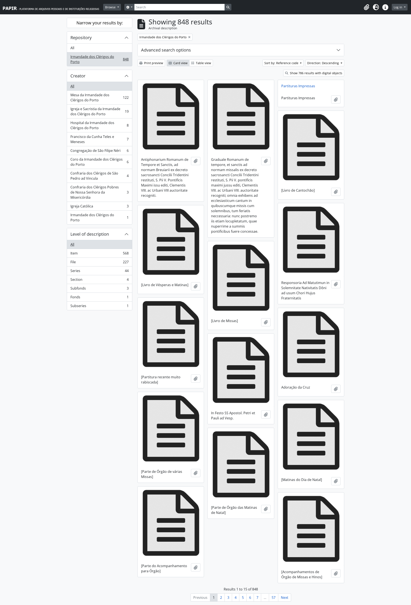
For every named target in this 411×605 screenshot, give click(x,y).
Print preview (153, 63)
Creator (77, 76)
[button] (366, 7)
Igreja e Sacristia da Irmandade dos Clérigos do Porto (99, 111)
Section (99, 280)
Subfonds (99, 289)
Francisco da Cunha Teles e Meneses (99, 139)
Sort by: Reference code (281, 63)
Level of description (89, 234)
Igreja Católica (99, 207)
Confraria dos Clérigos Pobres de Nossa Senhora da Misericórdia (99, 192)
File (99, 263)
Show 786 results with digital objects (315, 73)
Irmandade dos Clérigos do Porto (99, 59)
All (72, 48)
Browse (110, 7)
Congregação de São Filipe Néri (99, 151)
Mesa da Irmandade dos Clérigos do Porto (99, 97)
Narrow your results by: (99, 23)
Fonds (99, 298)
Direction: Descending (323, 63)
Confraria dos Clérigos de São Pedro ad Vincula (99, 176)
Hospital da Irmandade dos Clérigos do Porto (99, 125)
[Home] (53, 7)
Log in (398, 7)
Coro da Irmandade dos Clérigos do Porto (99, 162)
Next (284, 597)
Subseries (99, 306)
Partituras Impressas (298, 86)
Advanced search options (166, 50)
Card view (180, 63)
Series (99, 271)
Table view (203, 63)
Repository (81, 37)
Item (99, 254)
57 (273, 597)
